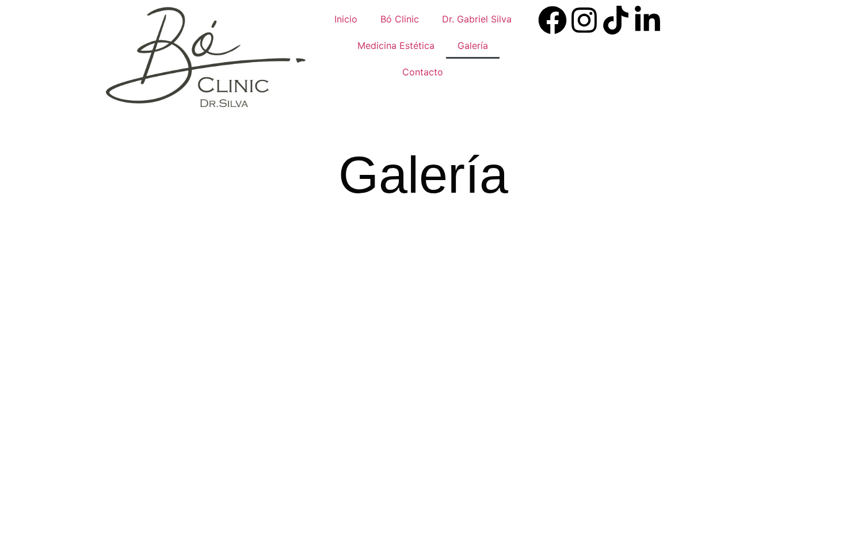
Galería (473, 45)
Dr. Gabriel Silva (477, 19)
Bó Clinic (399, 19)
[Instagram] (584, 20)
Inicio (345, 19)
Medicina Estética (396, 45)
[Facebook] (552, 20)
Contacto (422, 72)
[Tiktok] (615, 20)
